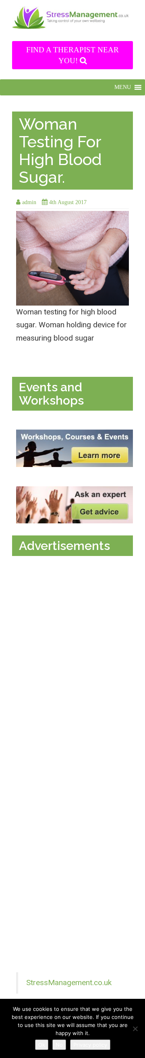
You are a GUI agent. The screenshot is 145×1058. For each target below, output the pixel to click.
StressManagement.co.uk (69, 982)
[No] (135, 1029)
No (59, 1044)
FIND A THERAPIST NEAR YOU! (72, 55)
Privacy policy (90, 1044)
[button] (122, 87)
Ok (41, 1044)
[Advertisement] (74, 636)
